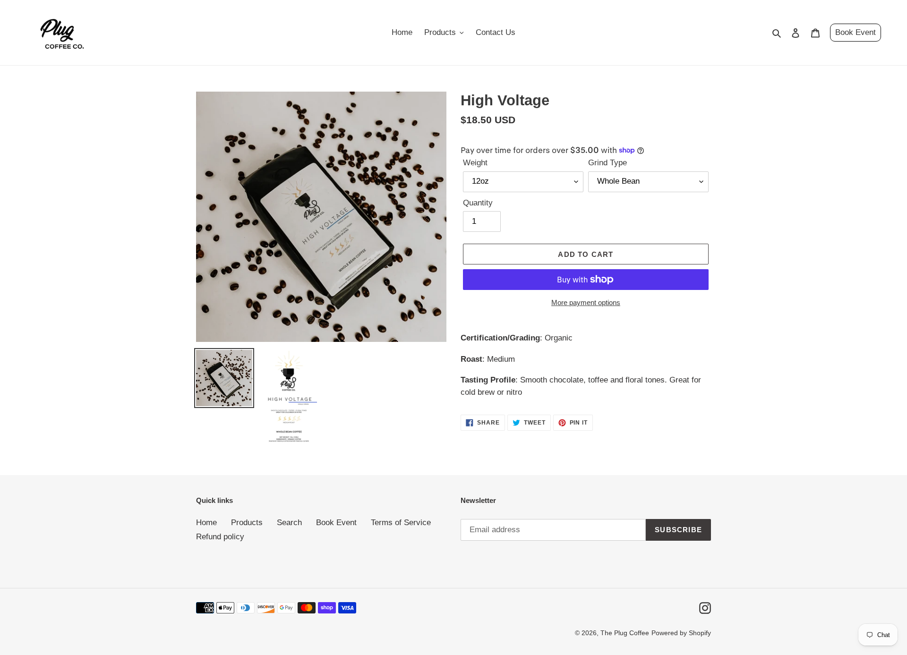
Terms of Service (401, 522)
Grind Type (607, 162)
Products (247, 522)
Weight (475, 162)
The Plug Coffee (624, 633)
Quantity (478, 202)
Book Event (855, 32)
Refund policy (220, 536)
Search (289, 522)
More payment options (585, 302)
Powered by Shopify (681, 633)
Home (206, 522)
